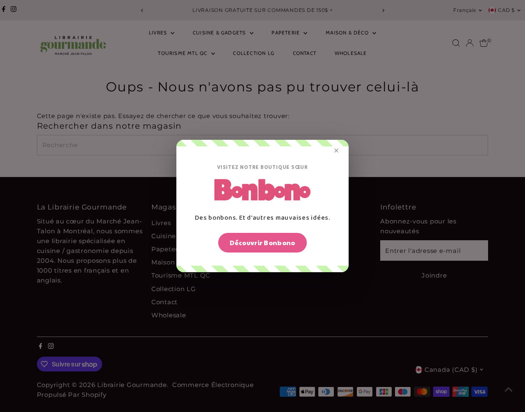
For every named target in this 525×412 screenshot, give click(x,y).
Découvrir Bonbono (262, 242)
